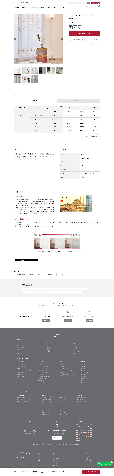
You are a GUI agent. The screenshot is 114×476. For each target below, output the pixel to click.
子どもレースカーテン (21, 405)
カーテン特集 (31, 7)
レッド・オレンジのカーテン (44, 364)
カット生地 (76, 349)
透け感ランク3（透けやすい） (83, 401)
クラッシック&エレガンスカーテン (24, 372)
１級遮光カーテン (84, 366)
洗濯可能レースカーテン (47, 401)
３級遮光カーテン (84, 370)
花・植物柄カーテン (63, 372)
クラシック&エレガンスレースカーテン (24, 401)
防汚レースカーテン (61, 408)
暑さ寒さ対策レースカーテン (63, 397)
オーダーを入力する (83, 33)
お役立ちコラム (40, 7)
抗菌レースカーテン (46, 410)
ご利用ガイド (55, 454)
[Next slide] (91, 424)
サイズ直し (55, 465)
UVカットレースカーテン (62, 412)
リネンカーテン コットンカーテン (24, 370)
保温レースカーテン (46, 412)
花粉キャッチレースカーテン (63, 410)
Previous (15, 39)
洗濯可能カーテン (84, 378)
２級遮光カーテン (84, 368)
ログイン (39, 454)
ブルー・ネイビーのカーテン (44, 370)
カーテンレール (77, 353)
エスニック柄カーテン (64, 377)
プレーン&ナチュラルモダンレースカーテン (25, 399)
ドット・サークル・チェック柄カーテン (67, 370)
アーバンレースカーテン (22, 403)
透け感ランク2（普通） (81, 399)
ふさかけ (75, 347)
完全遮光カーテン (84, 372)
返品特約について (95, 44)
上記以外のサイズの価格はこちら (92, 136)
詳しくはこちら (57, 437)
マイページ (39, 456)
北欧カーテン (19, 368)
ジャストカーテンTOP (18, 11)
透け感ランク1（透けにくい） (83, 397)
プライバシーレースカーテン (48, 397)
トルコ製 (74, 27)
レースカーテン (20, 347)
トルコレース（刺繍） (21, 274)
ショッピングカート (41, 460)
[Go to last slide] (90, 424)
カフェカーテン (20, 349)
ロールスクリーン (49, 351)
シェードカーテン (20, 351)
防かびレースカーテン (46, 403)
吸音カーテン (83, 382)
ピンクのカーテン (41, 374)
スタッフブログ (87, 458)
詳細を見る (66, 169)
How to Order (55, 456)
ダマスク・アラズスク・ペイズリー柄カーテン (67, 375)
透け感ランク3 (60, 274)
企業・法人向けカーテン (73, 454)
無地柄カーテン (63, 364)
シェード (24, 11)
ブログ (54, 7)
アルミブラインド (49, 349)
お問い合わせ (96, 3)
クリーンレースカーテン (62, 399)
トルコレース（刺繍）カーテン (23, 397)
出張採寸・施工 (87, 454)
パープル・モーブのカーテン (44, 372)
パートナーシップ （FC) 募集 (90, 460)
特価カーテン (19, 353)
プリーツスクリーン (49, 353)
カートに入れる (92, 471)
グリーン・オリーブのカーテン (44, 368)
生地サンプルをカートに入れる (79, 39)
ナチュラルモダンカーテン (22, 366)
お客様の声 (48, 7)
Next (62, 39)
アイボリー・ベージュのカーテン (44, 376)
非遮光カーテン (84, 374)
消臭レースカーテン (61, 403)
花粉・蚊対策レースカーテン (48, 399)
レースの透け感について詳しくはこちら (26, 260)
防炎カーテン (83, 376)
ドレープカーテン (20, 345)
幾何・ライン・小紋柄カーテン (66, 366)
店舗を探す (23, 7)
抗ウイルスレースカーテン (63, 414)
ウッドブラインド (49, 345)
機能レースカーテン (21, 408)
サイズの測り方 (56, 458)
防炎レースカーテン (61, 401)
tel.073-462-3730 (24, 316)
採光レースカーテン (61, 405)
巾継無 (79, 27)
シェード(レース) (50, 274)
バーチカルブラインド (50, 347)
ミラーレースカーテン (46, 408)
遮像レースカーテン (46, 414)
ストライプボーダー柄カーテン (66, 368)
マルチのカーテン (41, 380)
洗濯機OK (70, 27)
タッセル (75, 345)
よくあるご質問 (56, 453)
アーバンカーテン (20, 374)
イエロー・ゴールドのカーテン (44, 366)
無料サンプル (55, 460)
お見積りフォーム (56, 462)
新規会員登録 (39, 453)
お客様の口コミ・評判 (73, 453)
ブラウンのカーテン (42, 378)
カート (98, 7)
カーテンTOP (61, 7)
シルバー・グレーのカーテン (44, 382)
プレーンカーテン (20, 364)
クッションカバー (77, 351)
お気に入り (39, 458)
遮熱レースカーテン (46, 405)
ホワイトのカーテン (42, 384)
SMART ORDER (87, 456)
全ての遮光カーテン (85, 364)
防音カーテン (83, 380)
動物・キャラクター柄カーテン (66, 379)
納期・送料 (55, 463)
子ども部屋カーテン (21, 376)
